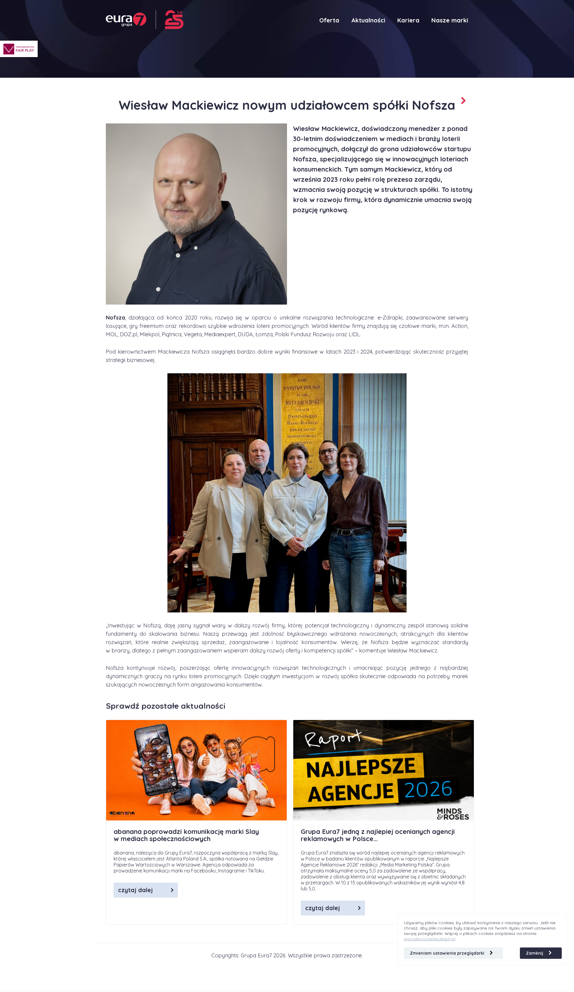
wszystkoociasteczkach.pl (429, 938)
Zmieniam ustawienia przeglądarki (448, 953)
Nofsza (115, 317)
